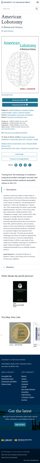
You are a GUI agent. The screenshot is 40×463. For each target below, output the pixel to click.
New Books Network (28, 389)
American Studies (24, 112)
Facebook (24, 381)
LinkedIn (24, 387)
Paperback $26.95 (20, 105)
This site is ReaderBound (31, 460)
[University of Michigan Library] (8, 440)
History (15, 112)
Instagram (24, 384)
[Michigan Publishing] (24, 440)
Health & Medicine (15, 110)
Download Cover (7, 95)
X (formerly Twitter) (27, 397)
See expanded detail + (8, 129)
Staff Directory (26, 395)
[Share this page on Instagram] (15, 165)
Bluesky (23, 376)
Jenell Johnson (8, 31)
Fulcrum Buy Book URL (17, 139)
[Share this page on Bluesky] (25, 165)
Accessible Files (6, 376)
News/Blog (25, 392)
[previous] (1, 334)
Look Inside (19, 154)
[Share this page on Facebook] (29, 165)
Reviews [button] (10, 267)
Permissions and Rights (9, 381)
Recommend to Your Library (10, 148)
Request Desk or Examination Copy (13, 143)
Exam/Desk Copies (7, 379)
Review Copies (6, 384)
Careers (24, 379)
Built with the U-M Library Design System (14, 454)
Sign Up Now (20, 424)
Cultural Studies (6, 112)
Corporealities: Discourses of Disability (20, 115)
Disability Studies (28, 110)
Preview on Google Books (19, 159)
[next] (38, 334)
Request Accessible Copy (30, 148)
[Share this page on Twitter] (20, 165)
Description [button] (11, 189)
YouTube (24, 400)
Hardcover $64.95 (20, 100)
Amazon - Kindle (32, 139)
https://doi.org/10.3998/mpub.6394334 (16, 133)
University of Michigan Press (17, 117)
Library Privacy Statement (9, 457)
